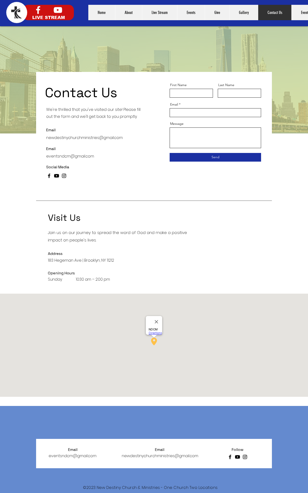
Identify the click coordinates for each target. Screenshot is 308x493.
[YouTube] (58, 10)
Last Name (226, 85)
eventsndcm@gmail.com (70, 156)
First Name (178, 85)
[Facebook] (38, 10)
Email (174, 104)
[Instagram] (64, 176)
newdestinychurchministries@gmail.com (84, 137)
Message (177, 123)
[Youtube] (56, 176)
